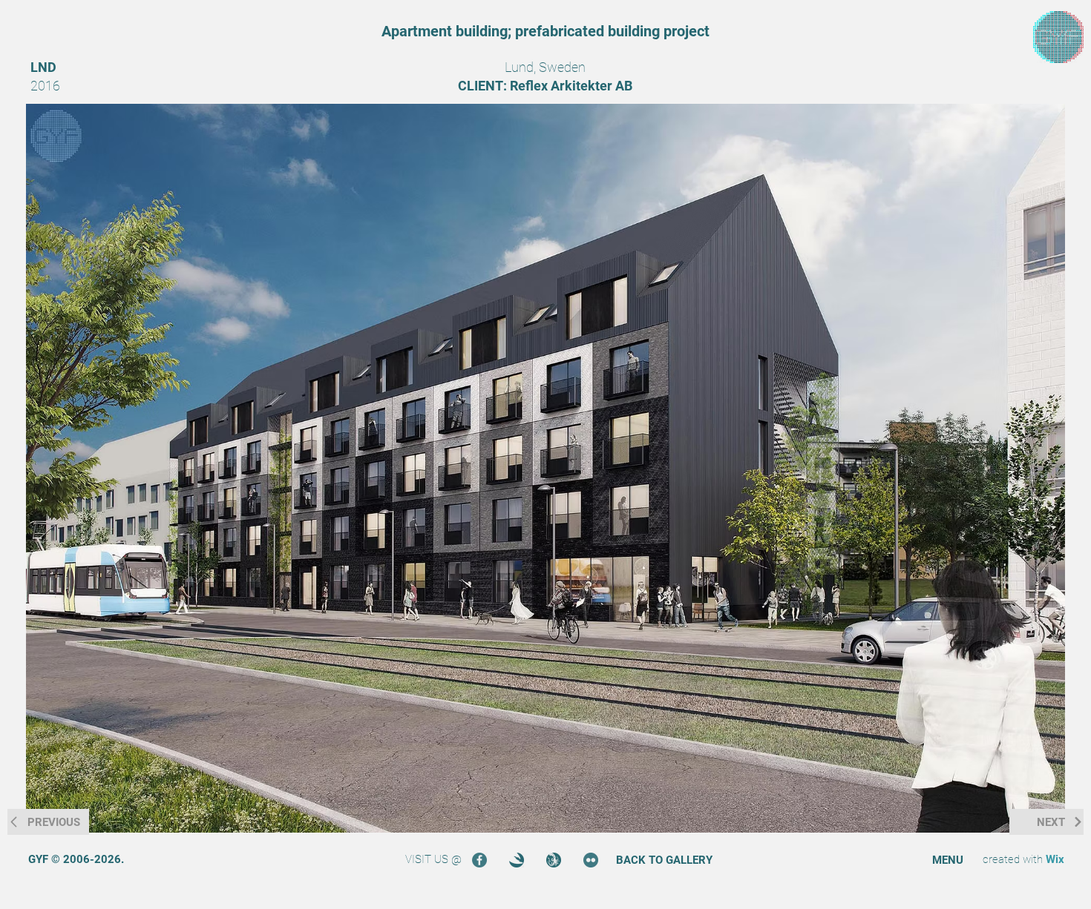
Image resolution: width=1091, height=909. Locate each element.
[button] (948, 860)
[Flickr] (590, 860)
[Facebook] (479, 860)
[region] (1058, 37)
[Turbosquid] (553, 860)
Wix (1055, 859)
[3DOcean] (516, 860)
